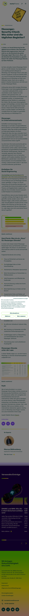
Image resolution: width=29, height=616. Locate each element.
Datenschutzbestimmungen (20, 298)
